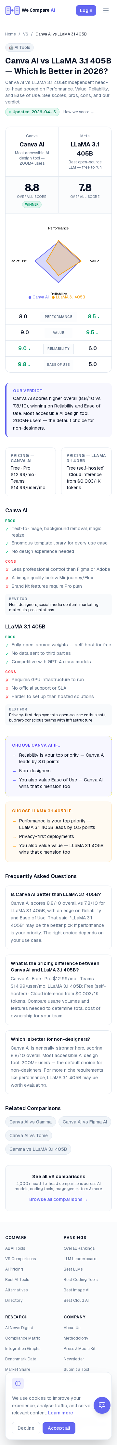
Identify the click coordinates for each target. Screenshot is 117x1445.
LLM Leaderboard (80, 1258)
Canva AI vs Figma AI (85, 1122)
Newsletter (74, 1359)
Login (86, 10)
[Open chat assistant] (102, 1405)
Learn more (60, 1413)
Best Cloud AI (76, 1300)
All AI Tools (15, 1248)
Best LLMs (73, 1269)
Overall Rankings (79, 1248)
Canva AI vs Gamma (30, 1122)
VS (25, 34)
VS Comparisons (20, 1258)
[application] (58, 261)
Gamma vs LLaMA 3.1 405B (38, 1149)
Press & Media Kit (80, 1348)
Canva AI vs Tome (28, 1135)
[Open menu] (106, 10)
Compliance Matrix (22, 1338)
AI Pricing (14, 1269)
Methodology (76, 1338)
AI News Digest (19, 1327)
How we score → (78, 112)
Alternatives (16, 1290)
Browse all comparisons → (58, 1199)
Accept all (59, 1428)
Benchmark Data (20, 1359)
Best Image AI (76, 1290)
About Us (72, 1327)
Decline (26, 1428)
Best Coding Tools (81, 1279)
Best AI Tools (17, 1279)
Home (10, 34)
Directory (13, 1300)
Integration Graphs (22, 1348)
